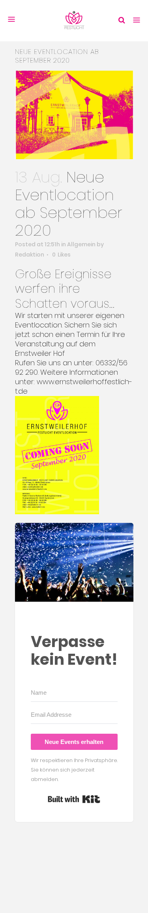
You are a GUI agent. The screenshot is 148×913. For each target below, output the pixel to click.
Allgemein (81, 244)
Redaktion (29, 254)
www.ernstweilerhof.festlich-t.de (73, 386)
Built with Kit (74, 799)
